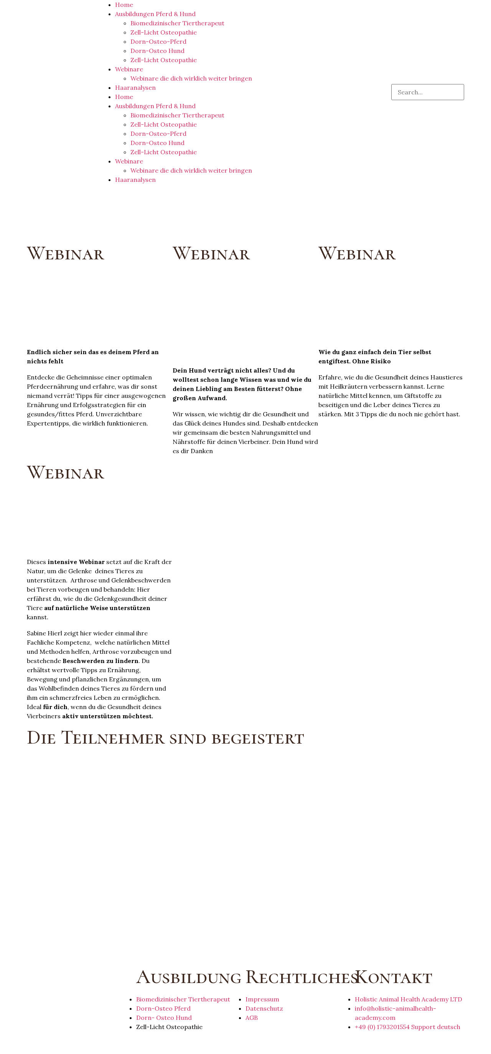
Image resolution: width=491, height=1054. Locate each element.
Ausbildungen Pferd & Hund (155, 14)
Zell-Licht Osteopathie (163, 32)
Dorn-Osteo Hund (157, 50)
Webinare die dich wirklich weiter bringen (191, 78)
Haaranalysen (135, 87)
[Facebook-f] (36, 1041)
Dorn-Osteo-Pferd (158, 41)
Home (124, 4)
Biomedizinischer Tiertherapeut (177, 23)
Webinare (129, 69)
